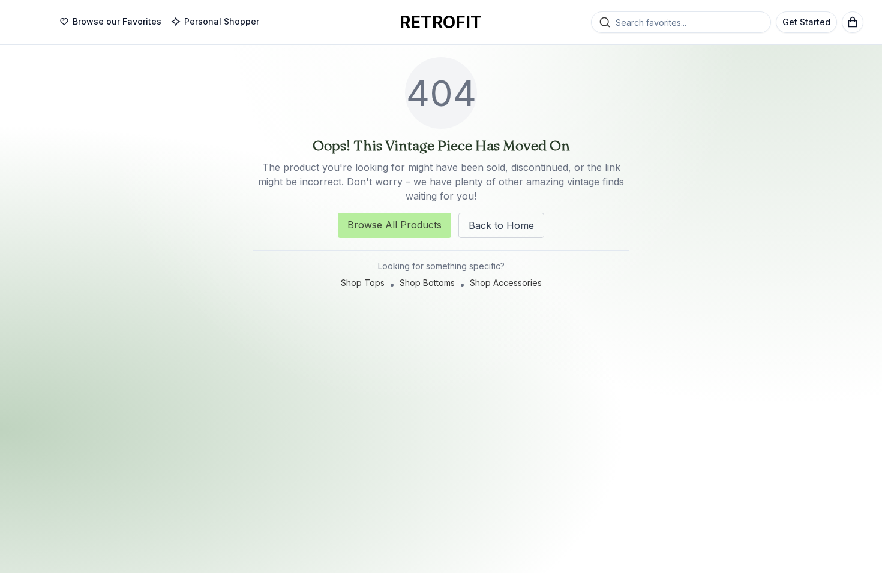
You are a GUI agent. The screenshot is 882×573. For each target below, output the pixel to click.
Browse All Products (394, 225)
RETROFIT (441, 22)
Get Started (806, 22)
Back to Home (501, 225)
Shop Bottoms (427, 283)
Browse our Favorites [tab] (117, 21)
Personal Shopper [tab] (221, 21)
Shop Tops (363, 283)
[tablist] (159, 22)
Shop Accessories (506, 283)
